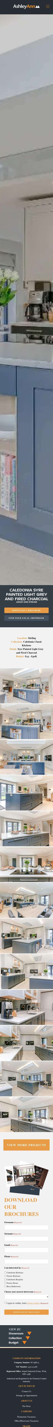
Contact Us (26, 1391)
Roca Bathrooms (14, 1286)
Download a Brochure (26, 610)
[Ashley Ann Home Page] (26, 8)
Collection (15, 1338)
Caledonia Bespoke (15, 1279)
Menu (49, 7)
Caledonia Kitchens (15, 1272)
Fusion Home (12, 1283)
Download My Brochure (26, 1312)
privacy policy (33, 1303)
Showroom (16, 1333)
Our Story (26, 1406)
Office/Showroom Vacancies (27, 1420)
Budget (13, 1342)
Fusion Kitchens (13, 1276)
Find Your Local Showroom (26, 618)
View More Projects (26, 1145)
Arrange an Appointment (26, 1395)
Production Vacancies (26, 1416)
